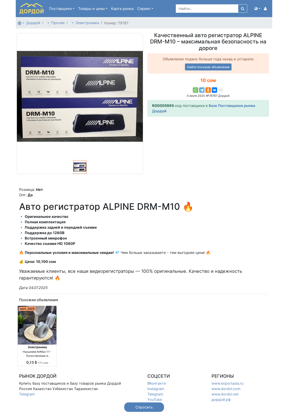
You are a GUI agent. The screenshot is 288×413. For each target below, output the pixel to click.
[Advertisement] (208, 151)
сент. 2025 (27, 308)
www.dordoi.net (225, 394)
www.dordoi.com (226, 388)
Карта (122, 8)
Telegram (27, 394)
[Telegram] (202, 90)
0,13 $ (37, 362)
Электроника (87, 22)
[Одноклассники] (208, 90)
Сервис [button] (144, 8)
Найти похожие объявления (208, 67)
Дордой (33, 22)
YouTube (154, 399)
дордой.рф (221, 399)
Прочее (58, 22)
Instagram (155, 388)
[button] (257, 8)
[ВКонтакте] (214, 90)
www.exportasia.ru (227, 383)
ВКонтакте (156, 383)
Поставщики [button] (60, 8)
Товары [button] (91, 8)
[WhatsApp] (195, 90)
